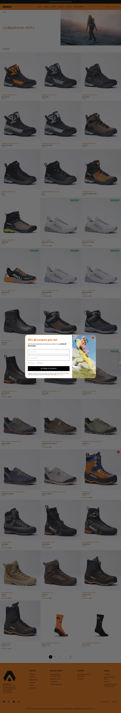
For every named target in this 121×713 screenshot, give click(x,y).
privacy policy (60, 374)
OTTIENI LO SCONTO (49, 369)
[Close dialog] (93, 337)
